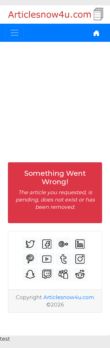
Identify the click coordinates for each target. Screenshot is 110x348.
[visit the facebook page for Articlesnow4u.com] (47, 244)
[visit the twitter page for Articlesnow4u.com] (30, 244)
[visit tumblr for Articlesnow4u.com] (63, 259)
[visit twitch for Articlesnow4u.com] (47, 274)
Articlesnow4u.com (68, 297)
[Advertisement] (55, 99)
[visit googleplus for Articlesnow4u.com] (63, 244)
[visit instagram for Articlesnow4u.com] (80, 259)
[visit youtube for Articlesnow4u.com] (47, 259)
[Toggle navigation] (14, 32)
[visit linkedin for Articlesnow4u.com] (80, 244)
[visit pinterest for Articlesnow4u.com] (30, 259)
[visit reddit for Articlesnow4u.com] (80, 274)
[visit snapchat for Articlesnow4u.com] (30, 274)
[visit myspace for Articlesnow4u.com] (63, 274)
